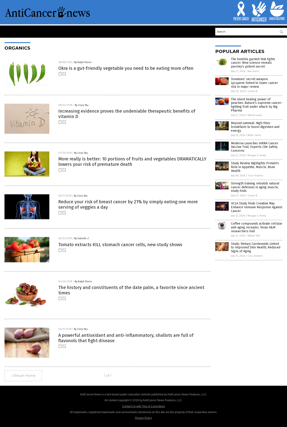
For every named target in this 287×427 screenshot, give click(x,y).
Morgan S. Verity (257, 155)
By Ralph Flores (82, 62)
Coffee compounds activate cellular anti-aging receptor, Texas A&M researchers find (256, 227)
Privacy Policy (143, 418)
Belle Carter (254, 135)
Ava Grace (253, 71)
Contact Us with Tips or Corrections (143, 406)
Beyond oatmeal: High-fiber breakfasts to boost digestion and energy (255, 127)
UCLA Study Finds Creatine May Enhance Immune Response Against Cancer (256, 207)
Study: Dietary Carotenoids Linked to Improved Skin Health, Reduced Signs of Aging (255, 247)
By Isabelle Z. (81, 238)
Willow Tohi (254, 235)
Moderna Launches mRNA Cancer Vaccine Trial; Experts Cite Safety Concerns (254, 147)
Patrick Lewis (255, 115)
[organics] (47, 17)
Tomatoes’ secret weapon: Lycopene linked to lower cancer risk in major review (254, 83)
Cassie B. (253, 91)
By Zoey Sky (81, 105)
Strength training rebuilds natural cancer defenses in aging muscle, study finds (255, 187)
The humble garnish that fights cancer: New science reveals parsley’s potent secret (253, 63)
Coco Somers (255, 175)
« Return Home (23, 376)
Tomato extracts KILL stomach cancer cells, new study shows (120, 244)
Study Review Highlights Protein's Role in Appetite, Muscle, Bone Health (255, 167)
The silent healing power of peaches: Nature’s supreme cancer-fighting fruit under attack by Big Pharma (257, 104)
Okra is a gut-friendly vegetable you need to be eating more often (126, 68)
